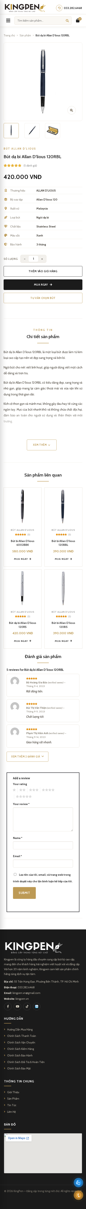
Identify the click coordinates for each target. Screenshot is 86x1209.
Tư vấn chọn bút (43, 298)
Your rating (20, 784)
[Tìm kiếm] (67, 20)
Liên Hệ (11, 1111)
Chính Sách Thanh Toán (21, 1035)
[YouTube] (17, 1006)
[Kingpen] (25, 8)
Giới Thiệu (13, 1092)
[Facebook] (8, 1006)
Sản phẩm (25, 35)
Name (17, 838)
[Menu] (8, 20)
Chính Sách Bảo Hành (20, 1055)
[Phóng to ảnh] (71, 110)
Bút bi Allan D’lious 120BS (63, 625)
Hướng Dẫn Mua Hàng (20, 1029)
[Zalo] (36, 1006)
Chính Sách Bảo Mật (19, 1068)
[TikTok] (27, 1006)
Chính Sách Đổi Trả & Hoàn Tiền (26, 1062)
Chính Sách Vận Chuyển (21, 1042)
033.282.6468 (26, 987)
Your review (21, 804)
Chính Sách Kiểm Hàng (20, 1048)
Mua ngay (41, 284)
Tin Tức (11, 1105)
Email (17, 856)
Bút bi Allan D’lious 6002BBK (22, 543)
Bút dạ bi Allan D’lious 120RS (22, 625)
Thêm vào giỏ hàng (43, 271)
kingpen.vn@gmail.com (26, 993)
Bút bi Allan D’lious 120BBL (63, 543)
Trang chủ (9, 35)
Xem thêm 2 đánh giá (25, 756)
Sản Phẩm (13, 1098)
